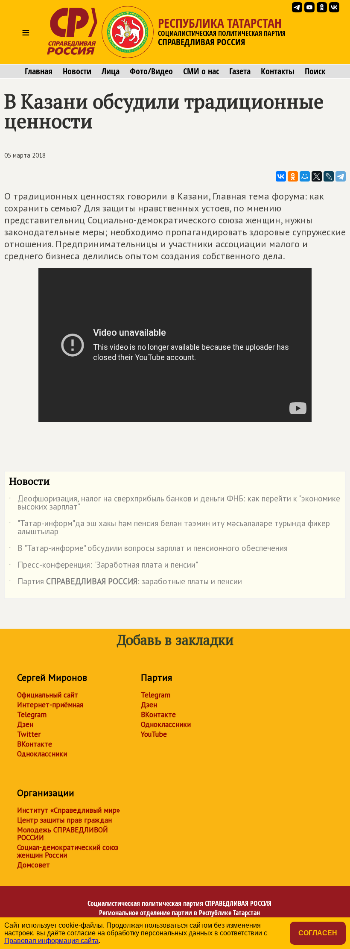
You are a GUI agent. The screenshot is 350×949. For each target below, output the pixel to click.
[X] (317, 176)
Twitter (29, 734)
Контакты (278, 71)
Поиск (315, 71)
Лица (111, 71)
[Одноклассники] (293, 176)
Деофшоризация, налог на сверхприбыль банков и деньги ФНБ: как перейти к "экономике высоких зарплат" (174, 503)
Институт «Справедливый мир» (68, 810)
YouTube (154, 734)
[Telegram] (340, 176)
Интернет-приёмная (50, 705)
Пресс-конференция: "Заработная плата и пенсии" (103, 566)
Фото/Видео (151, 71)
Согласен (317, 933)
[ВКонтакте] (281, 176)
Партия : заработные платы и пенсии (125, 583)
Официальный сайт (47, 695)
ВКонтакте (34, 744)
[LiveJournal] (329, 176)
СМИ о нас (201, 71)
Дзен (25, 724)
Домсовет (33, 865)
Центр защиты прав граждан (64, 820)
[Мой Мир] (305, 176)
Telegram (32, 714)
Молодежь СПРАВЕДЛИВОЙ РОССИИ (62, 833)
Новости (77, 71)
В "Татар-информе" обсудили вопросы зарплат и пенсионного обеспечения (148, 549)
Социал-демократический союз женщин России (67, 851)
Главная (38, 71)
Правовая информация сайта (51, 940)
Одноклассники (42, 754)
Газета (240, 71)
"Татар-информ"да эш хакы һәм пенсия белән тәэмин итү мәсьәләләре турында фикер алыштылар (169, 527)
